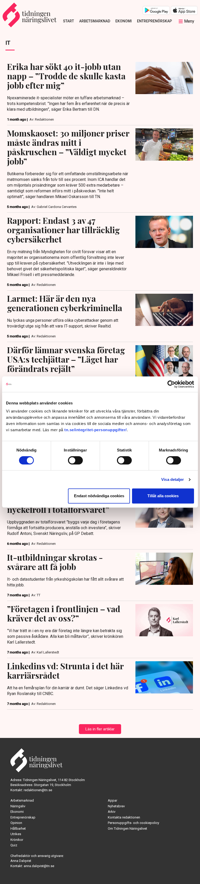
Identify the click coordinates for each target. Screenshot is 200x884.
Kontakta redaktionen (124, 817)
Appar (112, 800)
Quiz (13, 845)
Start (68, 21)
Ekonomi (123, 21)
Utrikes (15, 834)
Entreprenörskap (154, 21)
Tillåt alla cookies (163, 496)
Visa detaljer (172, 479)
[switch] (75, 460)
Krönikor (16, 840)
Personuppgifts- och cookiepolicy (133, 823)
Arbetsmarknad (94, 21)
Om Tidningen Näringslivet (127, 828)
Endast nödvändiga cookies (99, 496)
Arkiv (111, 812)
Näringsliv (17, 806)
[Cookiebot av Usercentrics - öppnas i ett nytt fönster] (171, 384)
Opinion (16, 823)
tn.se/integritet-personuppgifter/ (95, 430)
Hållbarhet (18, 828)
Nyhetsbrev (116, 806)
